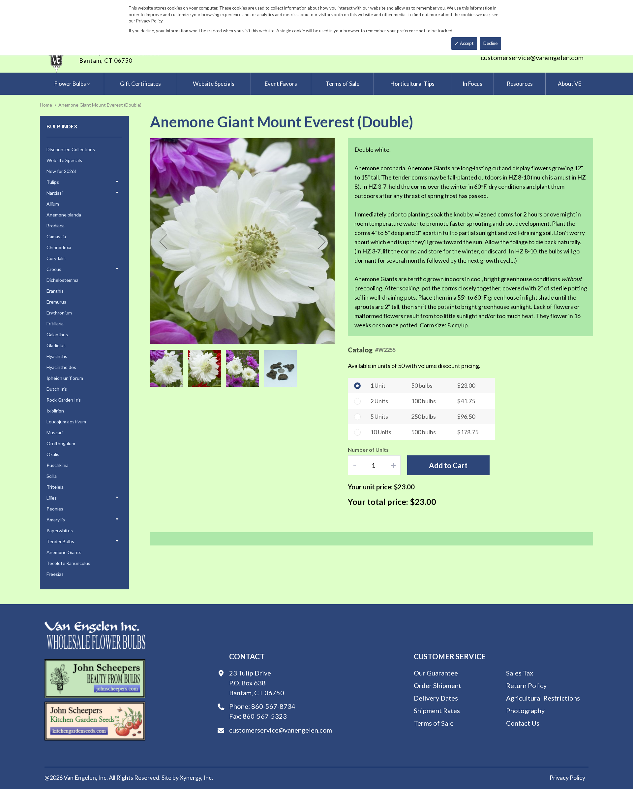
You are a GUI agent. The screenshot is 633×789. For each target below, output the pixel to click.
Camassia (56, 236)
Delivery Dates (436, 698)
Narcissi (54, 193)
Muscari (54, 432)
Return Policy (526, 685)
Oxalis (52, 454)
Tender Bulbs (60, 541)
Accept (466, 43)
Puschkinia (57, 465)
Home (46, 105)
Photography (525, 710)
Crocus (53, 269)
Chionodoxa (58, 247)
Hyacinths (56, 356)
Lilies (51, 498)
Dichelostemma (62, 280)
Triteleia (55, 487)
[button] (163, 241)
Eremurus (56, 302)
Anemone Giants (63, 552)
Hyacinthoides (61, 367)
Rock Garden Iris (63, 400)
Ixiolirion (55, 410)
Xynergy (190, 777)
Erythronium (59, 312)
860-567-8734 (273, 706)
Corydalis (56, 258)
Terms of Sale (434, 723)
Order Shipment (437, 685)
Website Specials (64, 160)
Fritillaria (55, 323)
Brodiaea (55, 225)
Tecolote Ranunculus (68, 563)
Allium (52, 204)
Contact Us (522, 723)
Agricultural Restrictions (543, 698)
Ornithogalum (60, 443)
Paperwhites (59, 530)
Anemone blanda (63, 214)
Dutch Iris (56, 389)
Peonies (54, 508)
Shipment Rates (437, 710)
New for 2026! (61, 171)
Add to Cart (448, 465)
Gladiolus (56, 345)
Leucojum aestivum (66, 421)
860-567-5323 (265, 716)
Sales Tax (519, 673)
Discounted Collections (70, 149)
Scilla (51, 476)
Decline (490, 43)
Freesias (55, 574)
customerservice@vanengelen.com (532, 57)
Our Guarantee (436, 673)
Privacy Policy (567, 777)
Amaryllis (55, 519)
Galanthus (57, 334)
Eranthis (55, 291)
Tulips (52, 182)
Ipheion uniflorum (64, 378)
